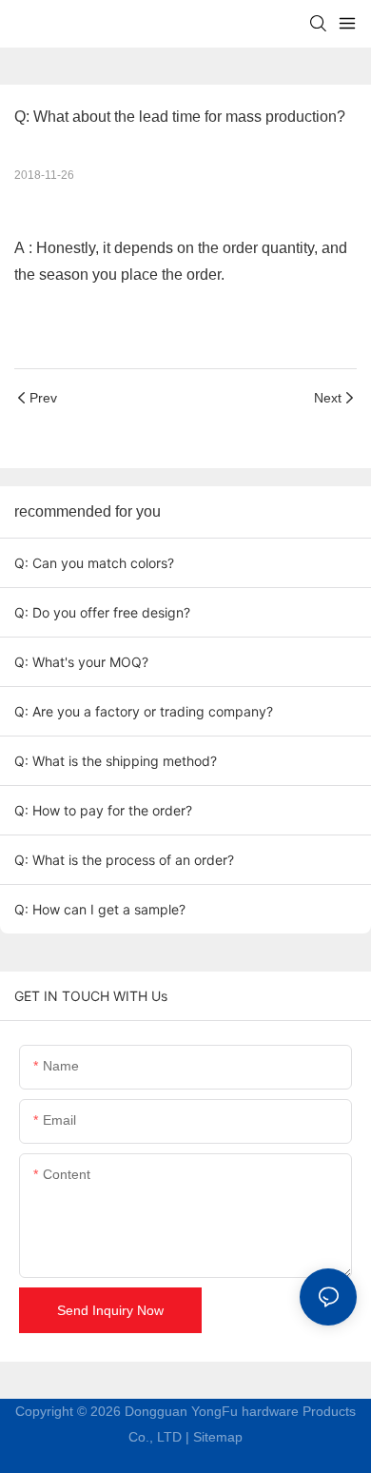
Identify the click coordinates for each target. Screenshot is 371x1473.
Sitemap (218, 1436)
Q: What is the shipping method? (115, 761)
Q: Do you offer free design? (102, 612)
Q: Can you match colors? (94, 563)
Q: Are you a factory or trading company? (143, 711)
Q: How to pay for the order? (103, 810)
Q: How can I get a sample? (100, 909)
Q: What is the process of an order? (124, 860)
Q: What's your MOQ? (81, 662)
